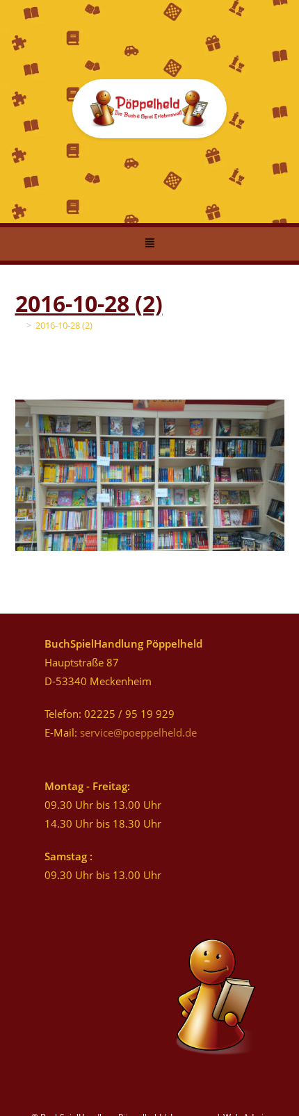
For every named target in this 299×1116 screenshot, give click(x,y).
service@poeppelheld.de (138, 732)
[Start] (18, 325)
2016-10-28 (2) (63, 325)
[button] (149, 244)
